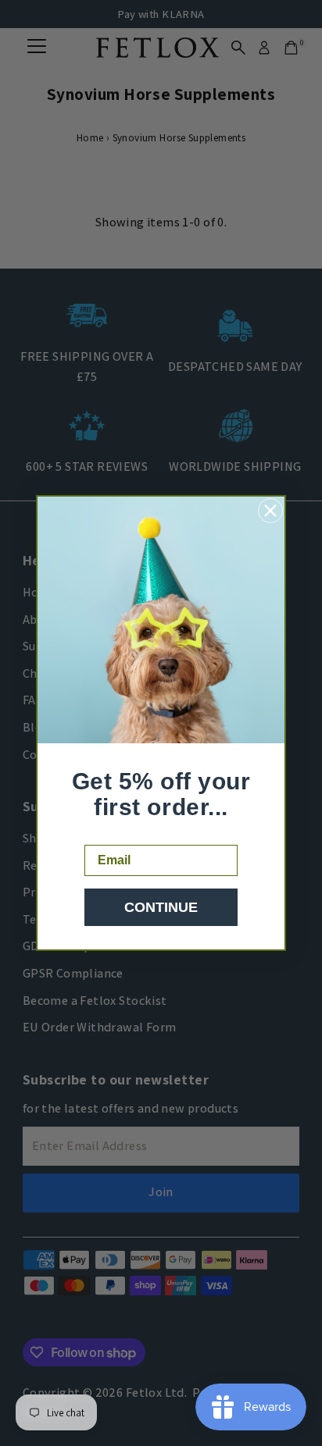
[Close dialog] (270, 510)
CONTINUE (161, 907)
